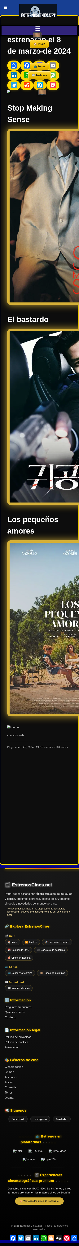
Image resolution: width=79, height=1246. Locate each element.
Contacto (10, 1017)
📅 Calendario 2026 (18, 949)
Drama (9, 1097)
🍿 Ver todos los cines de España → (39, 1201)
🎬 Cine (39, 51)
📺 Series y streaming (20, 973)
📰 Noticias (39, 75)
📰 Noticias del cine (19, 988)
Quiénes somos (15, 1012)
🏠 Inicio (39, 43)
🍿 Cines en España (19, 957)
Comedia (10, 1087)
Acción (9, 1082)
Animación (11, 1077)
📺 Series (39, 66)
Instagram (40, 1119)
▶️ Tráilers (31, 942)
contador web (15, 735)
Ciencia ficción (14, 1066)
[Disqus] (39, 808)
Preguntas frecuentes (18, 1007)
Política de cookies (16, 1042)
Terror (8, 1092)
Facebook (17, 1119)
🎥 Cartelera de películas (51, 949)
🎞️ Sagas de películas (52, 973)
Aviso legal (11, 1047)
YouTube (61, 1119)
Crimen (9, 1072)
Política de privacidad (18, 1037)
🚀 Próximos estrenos (57, 942)
